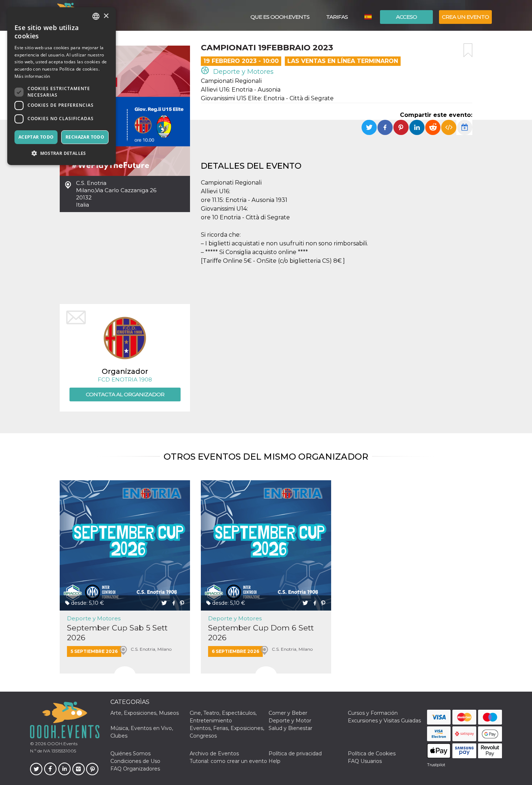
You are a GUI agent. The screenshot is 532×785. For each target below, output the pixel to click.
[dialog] (61, 86)
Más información (32, 76)
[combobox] (96, 16)
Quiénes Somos (130, 753)
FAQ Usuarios (365, 761)
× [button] (106, 16)
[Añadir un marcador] (468, 50)
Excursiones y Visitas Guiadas (384, 720)
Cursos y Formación (373, 713)
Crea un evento (465, 16)
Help (274, 761)
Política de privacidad (295, 753)
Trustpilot (436, 764)
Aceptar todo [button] (36, 137)
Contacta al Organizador (125, 394)
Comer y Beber (288, 713)
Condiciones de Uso (135, 761)
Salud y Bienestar (290, 728)
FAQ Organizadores (135, 768)
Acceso (406, 16)
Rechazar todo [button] (85, 137)
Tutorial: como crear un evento (228, 761)
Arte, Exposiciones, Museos (144, 713)
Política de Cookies (372, 753)
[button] (61, 153)
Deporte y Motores (242, 72)
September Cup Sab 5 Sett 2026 (117, 632)
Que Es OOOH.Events (279, 16)
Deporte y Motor (290, 720)
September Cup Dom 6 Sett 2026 (261, 632)
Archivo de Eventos (214, 753)
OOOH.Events (61, 743)
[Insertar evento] (448, 127)
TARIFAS (337, 16)
